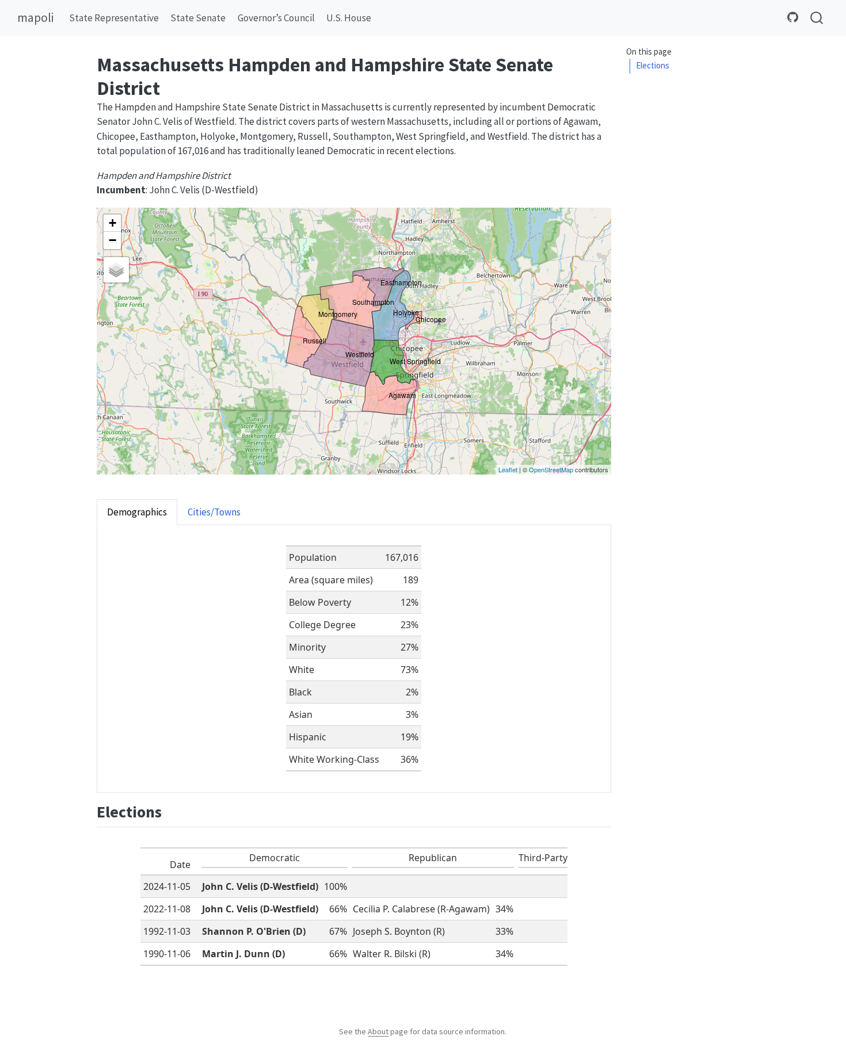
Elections (652, 65)
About (378, 1031)
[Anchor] (173, 810)
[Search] (817, 18)
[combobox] (817, 18)
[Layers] (116, 269)
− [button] (112, 240)
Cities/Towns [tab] (214, 512)
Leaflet (507, 469)
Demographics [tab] (137, 512)
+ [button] (112, 223)
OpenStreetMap (551, 469)
